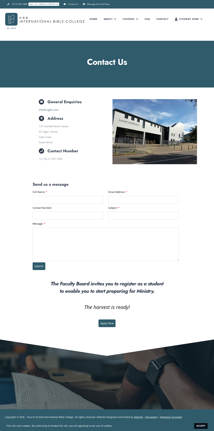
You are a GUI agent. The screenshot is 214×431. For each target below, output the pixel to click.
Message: (39, 223)
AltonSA (138, 417)
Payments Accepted (171, 417)
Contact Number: (42, 207)
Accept (200, 425)
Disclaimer (151, 417)
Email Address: (117, 192)
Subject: (113, 207)
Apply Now (107, 323)
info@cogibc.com (49, 109)
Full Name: (40, 192)
